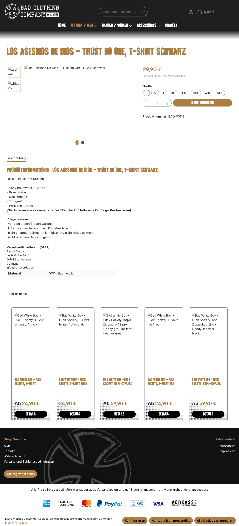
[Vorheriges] (28, 106)
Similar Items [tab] (18, 294)
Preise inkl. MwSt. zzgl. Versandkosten (164, 76)
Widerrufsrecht (14, 456)
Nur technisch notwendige (170, 520)
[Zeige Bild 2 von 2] (82, 142)
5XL (220, 93)
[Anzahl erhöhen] (168, 103)
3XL (196, 93)
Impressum (227, 451)
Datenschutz (226, 446)
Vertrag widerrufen (20, 474)
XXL (184, 93)
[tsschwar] (79, 106)
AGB (7, 446)
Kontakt (9, 451)
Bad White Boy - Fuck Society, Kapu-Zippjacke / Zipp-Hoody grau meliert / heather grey (119, 382)
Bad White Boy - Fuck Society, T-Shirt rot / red (162, 382)
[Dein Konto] (191, 11)
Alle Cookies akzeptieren (215, 520)
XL (173, 93)
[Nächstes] (131, 106)
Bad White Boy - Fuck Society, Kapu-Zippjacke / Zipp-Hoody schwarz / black (208, 382)
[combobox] (123, 11)
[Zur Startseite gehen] (32, 11)
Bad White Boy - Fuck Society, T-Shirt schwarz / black (28, 382)
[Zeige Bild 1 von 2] (76, 142)
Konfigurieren (135, 520)
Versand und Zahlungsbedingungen (29, 461)
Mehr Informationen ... (18, 522)
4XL (208, 93)
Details (31, 414)
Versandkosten (107, 489)
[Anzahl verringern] (146, 103)
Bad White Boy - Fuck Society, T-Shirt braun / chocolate (75, 382)
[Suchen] (142, 11)
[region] (71, 106)
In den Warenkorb (202, 103)
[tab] (16, 158)
